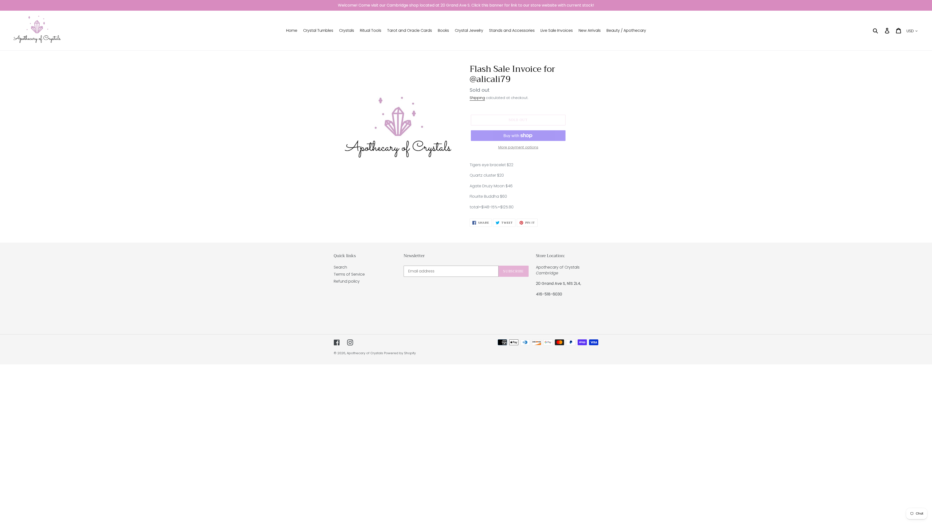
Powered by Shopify (400, 353)
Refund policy (347, 281)
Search (340, 267)
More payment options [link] (518, 147)
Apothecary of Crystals (365, 353)
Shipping (477, 97)
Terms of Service (349, 274)
